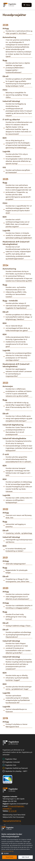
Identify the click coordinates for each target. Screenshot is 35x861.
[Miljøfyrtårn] (7, 779)
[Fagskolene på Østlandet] (11, 742)
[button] (17, 853)
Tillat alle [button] (9, 857)
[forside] (9, 5)
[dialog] (17, 843)
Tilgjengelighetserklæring (12, 821)
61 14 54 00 (12, 811)
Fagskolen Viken (11, 759)
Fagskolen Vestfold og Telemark (16, 768)
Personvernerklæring (7, 851)
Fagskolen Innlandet (12, 762)
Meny (28, 5)
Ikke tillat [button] (25, 857)
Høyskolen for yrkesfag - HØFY (16, 771)
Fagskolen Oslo (10, 765)
